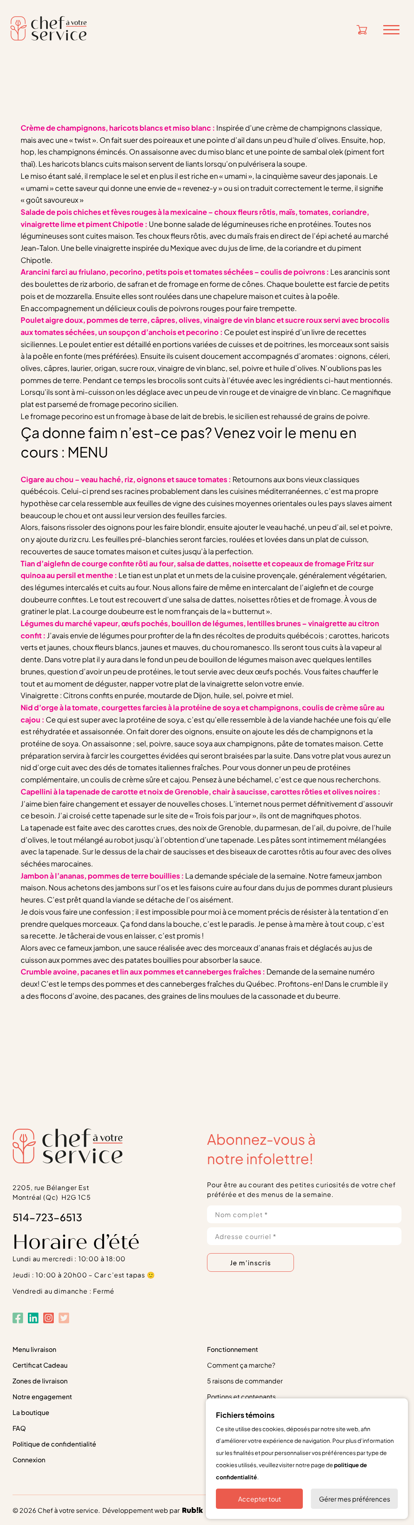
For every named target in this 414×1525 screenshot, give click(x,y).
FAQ (19, 1427)
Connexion (29, 1459)
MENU (88, 451)
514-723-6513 (47, 1216)
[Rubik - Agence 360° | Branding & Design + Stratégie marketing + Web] (193, 1511)
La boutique (31, 1411)
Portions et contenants (241, 1396)
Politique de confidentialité (54, 1443)
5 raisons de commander (245, 1380)
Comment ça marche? (241, 1364)
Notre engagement (42, 1396)
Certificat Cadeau (40, 1364)
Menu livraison (34, 1348)
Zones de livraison (40, 1380)
